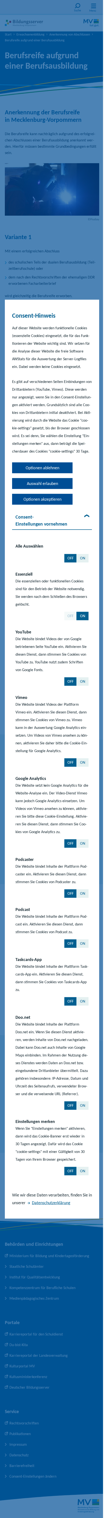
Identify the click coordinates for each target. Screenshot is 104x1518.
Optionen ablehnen (42, 467)
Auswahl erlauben (42, 483)
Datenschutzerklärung (51, 1202)
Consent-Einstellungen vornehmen (41, 520)
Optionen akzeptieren (42, 499)
